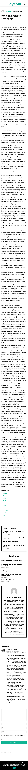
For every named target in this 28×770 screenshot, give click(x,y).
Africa (4, 19)
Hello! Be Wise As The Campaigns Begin (14, 537)
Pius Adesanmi (8, 11)
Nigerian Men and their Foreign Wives (11, 560)
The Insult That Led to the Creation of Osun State (13, 532)
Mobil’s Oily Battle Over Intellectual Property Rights (11, 574)
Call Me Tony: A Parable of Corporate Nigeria (13, 546)
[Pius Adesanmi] (3, 11)
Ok (14, 767)
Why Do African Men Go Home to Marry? (12, 570)
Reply (7, 704)
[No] (26, 765)
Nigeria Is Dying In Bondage (10, 541)
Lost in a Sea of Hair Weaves (9, 580)
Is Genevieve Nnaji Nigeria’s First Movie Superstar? (12, 565)
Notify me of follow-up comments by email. (12, 739)
